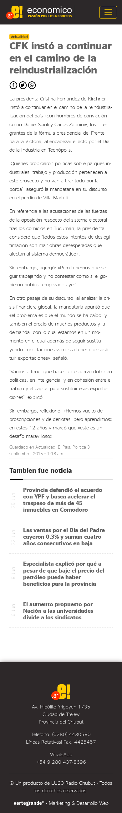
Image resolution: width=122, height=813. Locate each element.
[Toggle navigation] (108, 12)
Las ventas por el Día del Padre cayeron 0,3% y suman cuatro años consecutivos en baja (64, 536)
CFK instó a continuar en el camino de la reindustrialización (60, 57)
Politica (79, 447)
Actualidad (45, 447)
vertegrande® (29, 803)
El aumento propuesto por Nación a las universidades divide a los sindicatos (58, 610)
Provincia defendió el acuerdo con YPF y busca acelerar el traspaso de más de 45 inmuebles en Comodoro (62, 499)
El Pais (64, 447)
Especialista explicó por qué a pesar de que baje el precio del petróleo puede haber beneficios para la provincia (63, 573)
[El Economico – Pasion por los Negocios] (41, 12)
